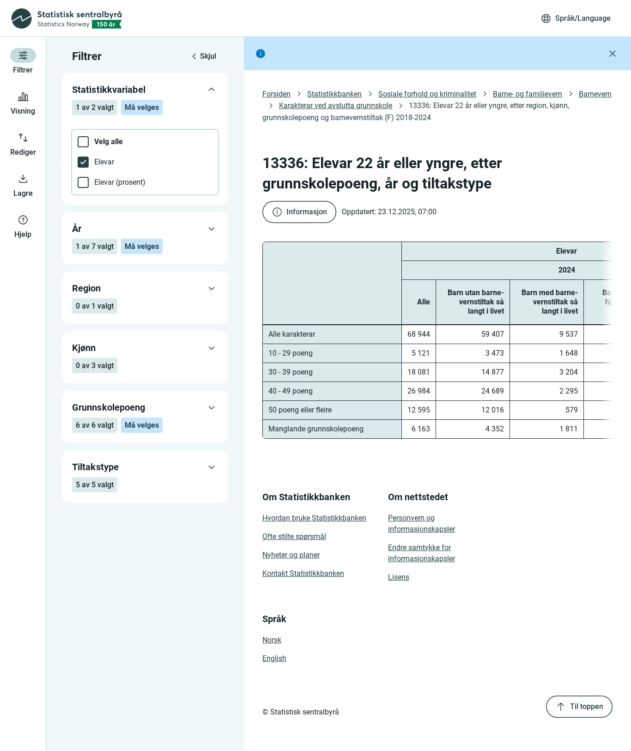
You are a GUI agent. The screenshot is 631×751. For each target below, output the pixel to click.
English (274, 658)
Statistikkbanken (334, 94)
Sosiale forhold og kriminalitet (427, 94)
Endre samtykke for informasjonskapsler (421, 553)
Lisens (398, 577)
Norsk (271, 640)
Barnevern (595, 94)
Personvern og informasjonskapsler (421, 523)
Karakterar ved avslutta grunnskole (335, 105)
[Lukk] (612, 53)
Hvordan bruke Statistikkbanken (314, 518)
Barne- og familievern (527, 94)
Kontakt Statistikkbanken (303, 573)
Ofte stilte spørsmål (294, 536)
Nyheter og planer (291, 555)
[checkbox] (145, 142)
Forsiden (276, 94)
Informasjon (306, 211)
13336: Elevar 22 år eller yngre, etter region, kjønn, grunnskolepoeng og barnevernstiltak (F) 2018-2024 (416, 111)
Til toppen (586, 706)
